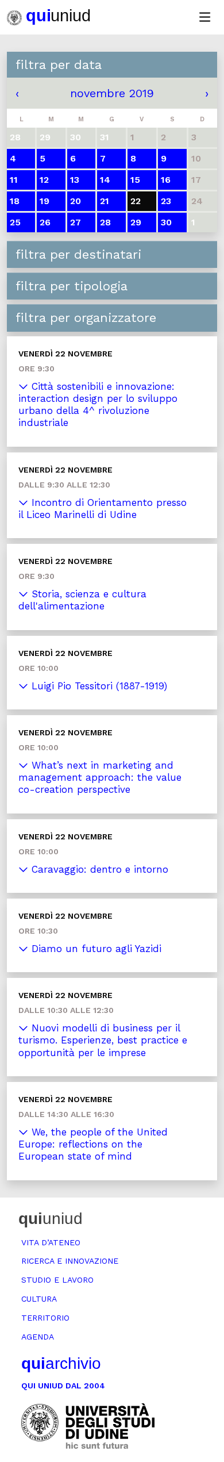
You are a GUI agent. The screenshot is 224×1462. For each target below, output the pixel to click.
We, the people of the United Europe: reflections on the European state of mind (93, 1144)
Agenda (37, 1336)
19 (44, 200)
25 (15, 222)
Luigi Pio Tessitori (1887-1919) (97, 686)
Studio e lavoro (57, 1279)
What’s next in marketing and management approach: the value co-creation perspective (99, 777)
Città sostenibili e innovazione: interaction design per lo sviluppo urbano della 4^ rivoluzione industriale (97, 405)
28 (105, 222)
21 (104, 200)
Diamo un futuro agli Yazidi (94, 948)
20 (75, 200)
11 (14, 179)
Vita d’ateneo (50, 1242)
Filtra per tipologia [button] (72, 286)
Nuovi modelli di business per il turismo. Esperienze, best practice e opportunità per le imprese (102, 1040)
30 (166, 222)
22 (135, 200)
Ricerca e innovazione (69, 1260)
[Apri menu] (204, 17)
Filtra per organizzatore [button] (86, 317)
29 (135, 222)
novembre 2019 (112, 93)
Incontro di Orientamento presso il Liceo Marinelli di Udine (102, 508)
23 (166, 200)
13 (74, 179)
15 (135, 179)
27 (75, 222)
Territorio (45, 1317)
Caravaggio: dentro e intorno (98, 869)
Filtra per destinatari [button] (78, 254)
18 (15, 200)
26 (45, 222)
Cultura (39, 1298)
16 (166, 179)
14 (105, 179)
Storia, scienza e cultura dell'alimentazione (82, 600)
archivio (61, 1363)
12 (44, 179)
